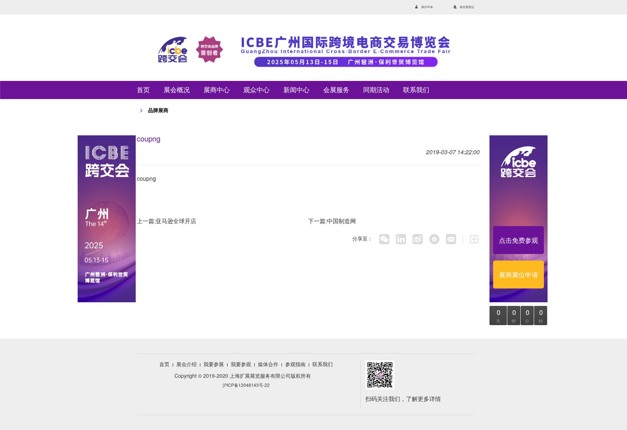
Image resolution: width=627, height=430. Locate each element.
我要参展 (214, 364)
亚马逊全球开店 (176, 221)
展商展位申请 (518, 274)
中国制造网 (341, 221)
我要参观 (241, 364)
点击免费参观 (518, 240)
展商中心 (217, 90)
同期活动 (376, 90)
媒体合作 (268, 364)
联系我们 (416, 90)
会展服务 (336, 90)
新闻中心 (296, 90)
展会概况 (177, 90)
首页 (143, 90)
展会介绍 (186, 364)
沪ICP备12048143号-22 (246, 385)
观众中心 (256, 90)
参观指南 (295, 364)
